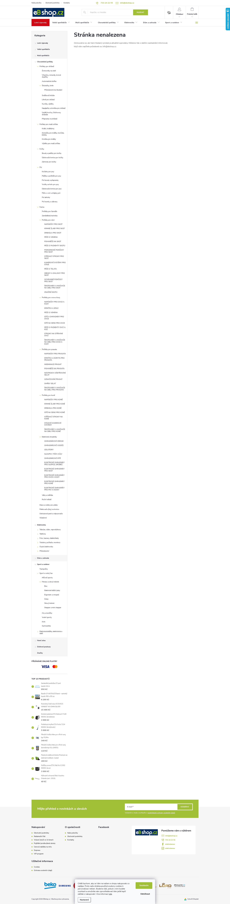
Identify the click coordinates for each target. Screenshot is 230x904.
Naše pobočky (36, 3)
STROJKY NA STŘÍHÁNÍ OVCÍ (53, 334)
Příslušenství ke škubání (53, 90)
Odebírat (185, 807)
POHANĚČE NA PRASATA (54, 368)
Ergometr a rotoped (51, 595)
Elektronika (41, 525)
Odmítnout (145, 894)
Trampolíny (44, 569)
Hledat (140, 12)
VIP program (38, 854)
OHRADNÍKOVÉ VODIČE (53, 445)
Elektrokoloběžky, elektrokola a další (51, 632)
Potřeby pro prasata (49, 349)
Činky (46, 599)
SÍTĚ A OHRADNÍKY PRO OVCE (54, 318)
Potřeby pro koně (48, 395)
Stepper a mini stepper (52, 607)
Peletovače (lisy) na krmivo (49, 509)
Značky (40, 653)
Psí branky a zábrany (49, 202)
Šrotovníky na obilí (49, 71)
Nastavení (84, 899)
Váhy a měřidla (47, 495)
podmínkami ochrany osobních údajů (161, 813)
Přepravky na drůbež (49, 119)
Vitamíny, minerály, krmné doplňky (51, 76)
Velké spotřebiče (43, 49)
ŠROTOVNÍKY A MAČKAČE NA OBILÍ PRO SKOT (54, 287)
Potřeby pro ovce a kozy (51, 297)
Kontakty (67, 3)
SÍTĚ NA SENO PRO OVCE (54, 323)
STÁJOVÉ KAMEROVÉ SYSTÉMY (52, 424)
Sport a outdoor (43, 564)
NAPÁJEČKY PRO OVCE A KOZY (54, 303)
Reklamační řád (39, 836)
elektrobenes (170, 844)
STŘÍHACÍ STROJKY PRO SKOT (54, 257)
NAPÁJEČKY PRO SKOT (53, 224)
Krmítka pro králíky (49, 139)
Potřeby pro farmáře (49, 211)
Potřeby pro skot (48, 220)
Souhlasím (144, 885)
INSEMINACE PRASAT (52, 364)
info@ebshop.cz (171, 836)
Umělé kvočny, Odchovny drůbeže (51, 113)
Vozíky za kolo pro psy (50, 184)
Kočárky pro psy (48, 171)
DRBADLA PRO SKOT (52, 233)
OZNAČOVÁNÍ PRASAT (53, 379)
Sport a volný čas (46, 573)
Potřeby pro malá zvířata (49, 124)
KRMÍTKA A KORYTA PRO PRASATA (54, 359)
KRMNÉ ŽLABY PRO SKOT (54, 228)
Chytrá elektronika (46, 547)
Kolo (43, 622)
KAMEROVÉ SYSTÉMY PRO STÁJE (55, 263)
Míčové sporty (47, 577)
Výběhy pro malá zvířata (51, 143)
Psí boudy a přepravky (50, 180)
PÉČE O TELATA (50, 269)
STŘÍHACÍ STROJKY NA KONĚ (53, 418)
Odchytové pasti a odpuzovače (51, 513)
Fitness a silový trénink (50, 582)
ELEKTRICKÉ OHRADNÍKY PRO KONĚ (54, 482)
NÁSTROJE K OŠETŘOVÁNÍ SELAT (55, 374)
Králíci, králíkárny (48, 128)
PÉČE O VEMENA (51, 237)
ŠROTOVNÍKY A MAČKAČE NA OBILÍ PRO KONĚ (54, 430)
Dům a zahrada (43, 558)
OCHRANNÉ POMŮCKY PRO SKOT (53, 280)
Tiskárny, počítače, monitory (50, 542)
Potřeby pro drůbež (47, 66)
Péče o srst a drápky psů (51, 193)
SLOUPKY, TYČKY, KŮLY (53, 454)
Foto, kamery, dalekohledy (49, 538)
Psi (41, 167)
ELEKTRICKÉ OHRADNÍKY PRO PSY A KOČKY (54, 489)
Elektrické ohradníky (49, 437)
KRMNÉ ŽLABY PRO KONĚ (54, 404)
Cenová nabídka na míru (43, 847)
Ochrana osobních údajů (43, 870)
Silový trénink (49, 603)
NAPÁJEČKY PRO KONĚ (53, 399)
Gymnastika (46, 626)
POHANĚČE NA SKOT (52, 241)
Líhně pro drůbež (48, 99)
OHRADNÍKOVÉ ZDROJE (53, 441)
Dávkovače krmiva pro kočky (52, 157)
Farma (42, 207)
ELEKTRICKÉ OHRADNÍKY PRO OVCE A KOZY (54, 476)
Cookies (37, 867)
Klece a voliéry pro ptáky (49, 505)
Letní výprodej (42, 43)
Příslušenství (44, 551)
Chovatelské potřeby (45, 62)
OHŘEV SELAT (50, 383)
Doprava (37, 850)
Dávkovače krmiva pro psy (51, 189)
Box (45, 586)
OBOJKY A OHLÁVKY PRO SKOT (54, 274)
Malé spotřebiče (43, 55)
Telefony (43, 534)
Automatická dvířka (49, 81)
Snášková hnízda (48, 95)
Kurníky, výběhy (48, 104)
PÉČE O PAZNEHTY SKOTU (54, 246)
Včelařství (43, 518)
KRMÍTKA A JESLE (51, 308)
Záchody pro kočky (49, 162)
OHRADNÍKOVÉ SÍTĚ (52, 458)
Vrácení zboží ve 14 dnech (43, 840)
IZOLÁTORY (48, 450)
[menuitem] (40, 22)
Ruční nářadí (46, 499)
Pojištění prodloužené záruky (44, 843)
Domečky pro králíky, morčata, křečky (53, 134)
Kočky (42, 149)
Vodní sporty (47, 617)
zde (110, 894)
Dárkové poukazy (44, 647)
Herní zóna (41, 640)
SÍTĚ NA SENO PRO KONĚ (54, 412)
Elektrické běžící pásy (52, 590)
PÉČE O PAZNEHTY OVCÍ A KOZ (54, 328)
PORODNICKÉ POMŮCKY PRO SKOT (54, 251)
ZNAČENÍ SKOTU (50, 292)
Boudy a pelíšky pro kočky (51, 153)
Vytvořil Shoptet (192, 899)
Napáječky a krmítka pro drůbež (53, 108)
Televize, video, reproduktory (50, 529)
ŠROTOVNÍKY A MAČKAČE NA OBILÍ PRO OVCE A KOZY (54, 342)
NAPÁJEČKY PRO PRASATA (55, 354)
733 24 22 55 (170, 840)
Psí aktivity (46, 197)
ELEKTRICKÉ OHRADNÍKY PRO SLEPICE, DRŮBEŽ (54, 463)
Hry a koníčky (47, 613)
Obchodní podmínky (53, 3)
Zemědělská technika (49, 216)
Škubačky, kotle (47, 85)
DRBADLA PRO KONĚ (52, 408)
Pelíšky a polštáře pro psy (51, 176)
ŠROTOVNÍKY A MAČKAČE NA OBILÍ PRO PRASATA (54, 389)
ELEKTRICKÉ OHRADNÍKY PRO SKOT (54, 470)
